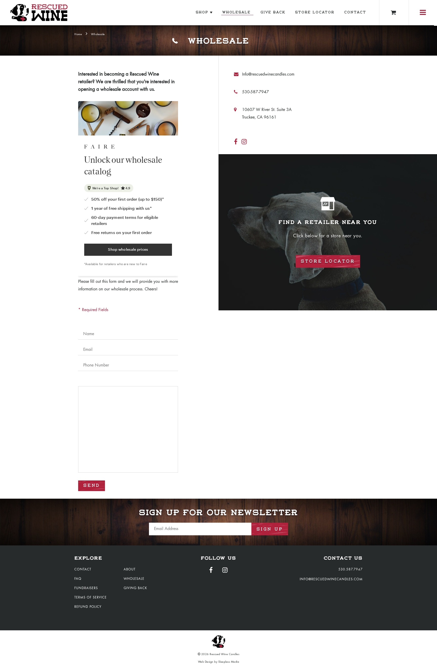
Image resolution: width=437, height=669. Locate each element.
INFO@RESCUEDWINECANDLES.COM (331, 579)
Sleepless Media (228, 661)
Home (78, 34)
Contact (356, 12)
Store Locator (315, 12)
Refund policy (87, 607)
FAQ (77, 579)
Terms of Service (90, 597)
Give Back (273, 12)
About (130, 569)
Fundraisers (86, 588)
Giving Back (135, 588)
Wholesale (237, 12)
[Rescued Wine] (39, 12)
